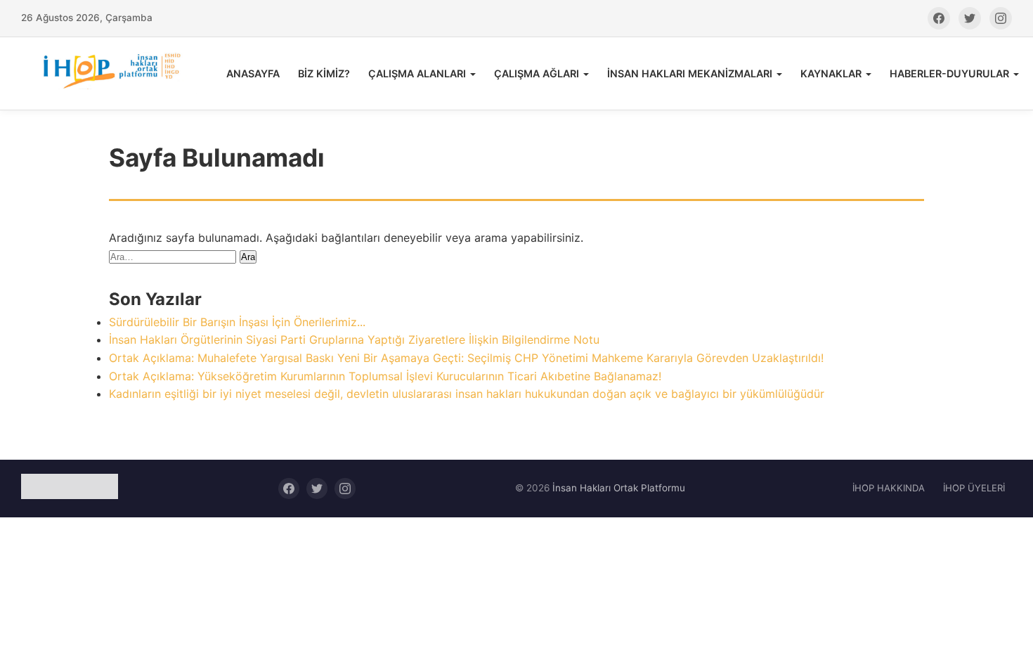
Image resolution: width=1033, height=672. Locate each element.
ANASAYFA (253, 73)
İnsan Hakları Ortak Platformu (618, 487)
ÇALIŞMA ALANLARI (417, 73)
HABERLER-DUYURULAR (949, 73)
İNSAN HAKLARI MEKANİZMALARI (689, 73)
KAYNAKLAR (831, 73)
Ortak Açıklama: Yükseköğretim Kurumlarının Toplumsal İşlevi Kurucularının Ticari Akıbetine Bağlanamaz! (385, 376)
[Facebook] (939, 18)
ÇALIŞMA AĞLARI (536, 73)
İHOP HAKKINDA (888, 487)
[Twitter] (970, 18)
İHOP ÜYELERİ (974, 487)
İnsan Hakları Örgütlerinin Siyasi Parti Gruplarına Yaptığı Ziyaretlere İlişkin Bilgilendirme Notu (354, 339)
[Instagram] (1000, 18)
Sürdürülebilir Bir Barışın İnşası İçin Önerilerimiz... (237, 322)
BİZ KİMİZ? (324, 73)
